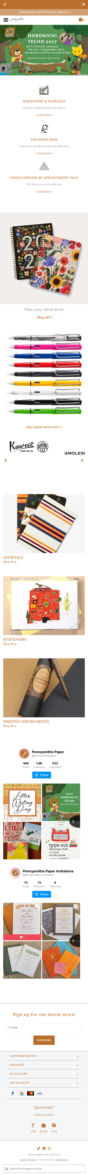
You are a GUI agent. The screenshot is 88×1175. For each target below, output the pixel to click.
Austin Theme (28, 1159)
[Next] (82, 460)
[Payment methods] (13, 1093)
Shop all (43, 317)
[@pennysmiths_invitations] (15, 873)
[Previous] (5, 460)
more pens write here (42, 427)
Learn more (44, 115)
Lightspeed (61, 1159)
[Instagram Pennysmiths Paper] (49, 1148)
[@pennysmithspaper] (24, 753)
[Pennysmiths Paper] (17, 20)
